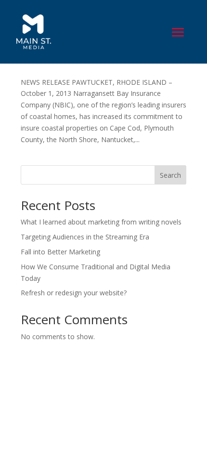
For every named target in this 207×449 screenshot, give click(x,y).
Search (170, 175)
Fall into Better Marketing (61, 251)
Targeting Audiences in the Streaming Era (85, 236)
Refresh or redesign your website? (74, 292)
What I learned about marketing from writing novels (101, 221)
